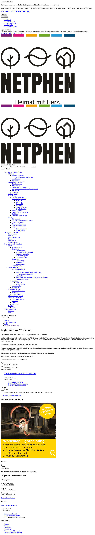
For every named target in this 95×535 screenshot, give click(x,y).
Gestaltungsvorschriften (22, 254)
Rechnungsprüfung (21, 207)
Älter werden (12, 240)
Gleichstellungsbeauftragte (19, 215)
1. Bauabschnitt (20, 284)
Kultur (10, 312)
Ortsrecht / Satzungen (18, 222)
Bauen (10, 245)
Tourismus (11, 311)
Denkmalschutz (16, 266)
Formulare (15, 192)
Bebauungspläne (20, 250)
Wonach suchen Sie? (7, 167)
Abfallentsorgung (17, 184)
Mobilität (10, 306)
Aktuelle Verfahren (21, 257)
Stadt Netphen (9, 505)
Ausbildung (15, 214)
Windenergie (15, 287)
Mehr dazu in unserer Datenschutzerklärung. (15, 11)
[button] (47, 431)
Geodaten (15, 302)
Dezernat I (19, 200)
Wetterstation (15, 180)
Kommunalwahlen (21, 229)
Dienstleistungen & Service (16, 182)
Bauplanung (15, 249)
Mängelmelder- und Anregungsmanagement (25, 189)
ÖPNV (14, 307)
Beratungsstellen (13, 242)
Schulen (10, 235)
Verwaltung (11, 195)
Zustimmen (4, 16)
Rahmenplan (19, 276)
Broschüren (15, 190)
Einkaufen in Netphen (18, 291)
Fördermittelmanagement (15, 296)
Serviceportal (16, 185)
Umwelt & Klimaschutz (15, 297)
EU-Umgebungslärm (18, 299)
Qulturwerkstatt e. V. (20, 373)
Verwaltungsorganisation (19, 199)
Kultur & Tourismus (10, 309)
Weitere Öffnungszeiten (8, 498)
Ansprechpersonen (17, 210)
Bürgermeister (16, 219)
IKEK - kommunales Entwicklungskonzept (28, 272)
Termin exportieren (15, 395)
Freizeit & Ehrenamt (14, 237)
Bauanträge (15, 259)
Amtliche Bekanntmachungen (24, 177)
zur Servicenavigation (10, 26)
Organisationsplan (21, 209)
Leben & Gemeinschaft (11, 232)
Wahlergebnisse (20, 230)
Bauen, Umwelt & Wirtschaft (13, 244)
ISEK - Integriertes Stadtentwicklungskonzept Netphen (32, 277)
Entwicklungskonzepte (18, 269)
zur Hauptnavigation (10, 23)
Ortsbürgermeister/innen (19, 225)
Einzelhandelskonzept (22, 279)
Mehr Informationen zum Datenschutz (12, 33)
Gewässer (15, 301)
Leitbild (18, 271)
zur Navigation (8, 25)
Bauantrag (19, 262)
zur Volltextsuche (9, 21)
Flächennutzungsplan (22, 255)
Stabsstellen (19, 205)
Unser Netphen (12, 234)
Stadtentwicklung (13, 267)
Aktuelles (11, 174)
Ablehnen (3, 14)
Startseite (7, 320)
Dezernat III (19, 204)
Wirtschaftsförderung (14, 289)
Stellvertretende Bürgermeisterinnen (22, 220)
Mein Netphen (16, 179)
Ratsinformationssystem (19, 224)
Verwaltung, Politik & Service (13, 172)
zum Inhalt (7, 20)
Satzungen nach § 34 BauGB (24, 252)
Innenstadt (15, 281)
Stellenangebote (12, 194)
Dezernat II (19, 202)
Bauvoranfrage (20, 261)
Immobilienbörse (17, 247)
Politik (10, 217)
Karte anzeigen (5, 395)
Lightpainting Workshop (11, 325)
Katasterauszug (20, 264)
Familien (10, 239)
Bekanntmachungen (18, 175)
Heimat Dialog (16, 294)
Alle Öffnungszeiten (18, 197)
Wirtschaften (15, 292)
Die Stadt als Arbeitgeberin (20, 212)
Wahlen (14, 227)
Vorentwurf (19, 282)
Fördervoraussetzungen (26, 274)
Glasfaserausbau (16, 286)
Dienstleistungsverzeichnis (19, 187)
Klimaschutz (15, 304)
